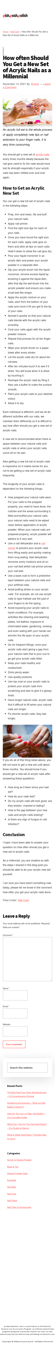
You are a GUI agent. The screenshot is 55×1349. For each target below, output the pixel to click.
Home (5, 31)
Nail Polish (12, 1200)
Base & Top (12, 1166)
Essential (11, 1180)
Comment (8, 935)
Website (6, 1024)
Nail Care (15, 31)
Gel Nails (11, 1186)
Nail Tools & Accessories (19, 1207)
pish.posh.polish (15, 18)
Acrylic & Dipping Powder (19, 1159)
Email (6, 1006)
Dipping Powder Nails (17, 1173)
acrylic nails (42, 154)
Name (6, 988)
